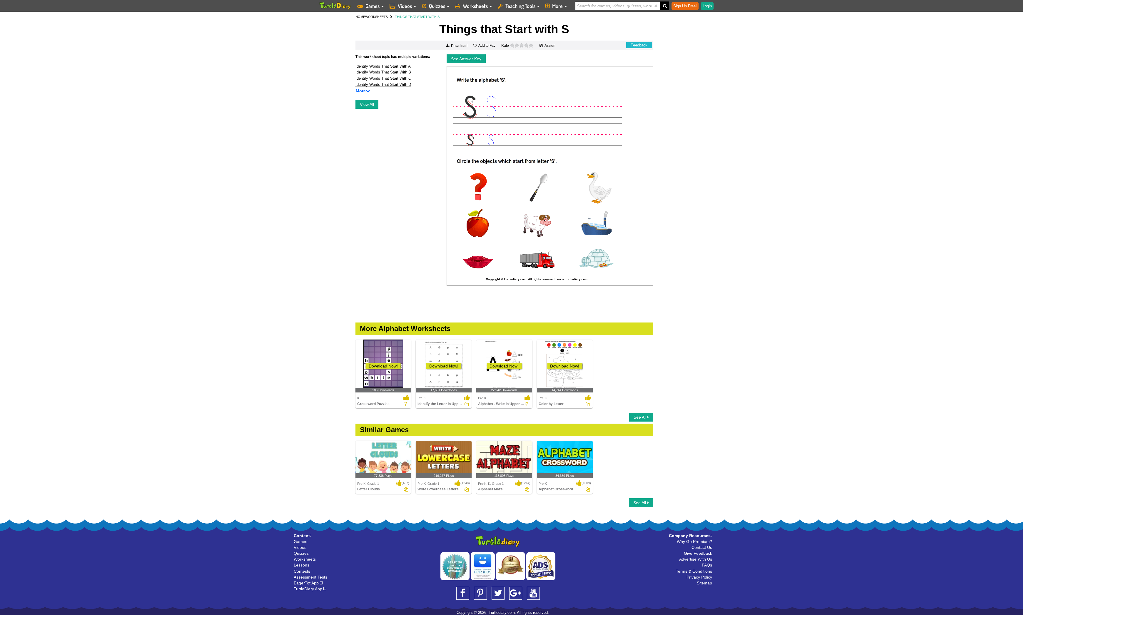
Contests (302, 571)
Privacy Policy (699, 577)
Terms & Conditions (694, 571)
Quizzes (437, 6)
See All (640, 417)
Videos (405, 6)
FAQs (707, 565)
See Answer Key (466, 58)
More (557, 6)
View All (367, 104)
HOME (360, 17)
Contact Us (702, 547)
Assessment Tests (310, 577)
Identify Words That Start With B (383, 72)
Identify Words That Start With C (383, 78)
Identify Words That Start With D (383, 84)
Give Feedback (698, 553)
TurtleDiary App (308, 588)
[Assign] (406, 404)
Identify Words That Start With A (383, 66)
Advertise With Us (695, 559)
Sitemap (704, 583)
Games (372, 6)
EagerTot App (307, 583)
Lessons (301, 565)
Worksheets (475, 6)
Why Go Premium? (694, 541)
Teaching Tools (520, 6)
